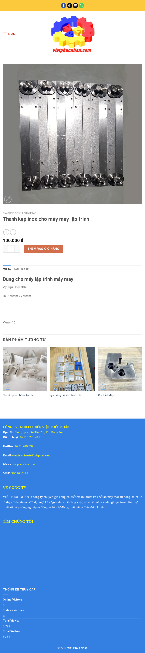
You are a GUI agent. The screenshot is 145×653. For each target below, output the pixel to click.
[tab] (7, 269)
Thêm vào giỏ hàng (43, 249)
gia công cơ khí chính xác (66, 395)
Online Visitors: (13, 599)
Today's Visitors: (14, 610)
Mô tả (7, 269)
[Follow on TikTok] (69, 6)
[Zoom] (8, 199)
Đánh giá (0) (21, 269)
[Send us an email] (75, 6)
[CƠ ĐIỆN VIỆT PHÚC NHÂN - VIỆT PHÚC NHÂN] (72, 34)
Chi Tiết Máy (106, 395)
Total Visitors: (12, 631)
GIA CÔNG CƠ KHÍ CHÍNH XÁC (19, 213)
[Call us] (81, 6)
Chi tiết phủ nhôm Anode (18, 395)
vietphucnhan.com (24, 464)
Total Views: (11, 620)
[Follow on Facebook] (63, 6)
